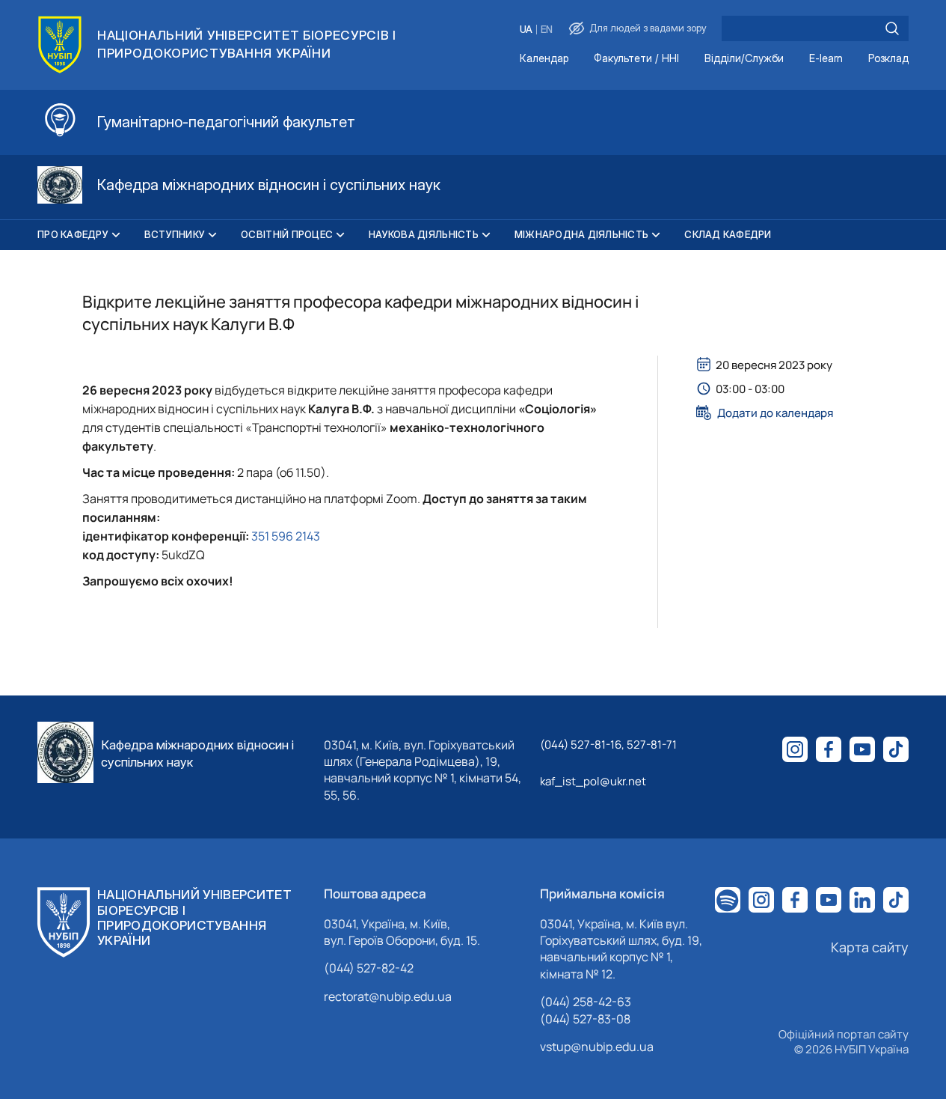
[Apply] (892, 28)
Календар (544, 58)
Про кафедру (72, 234)
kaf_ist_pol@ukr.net (593, 781)
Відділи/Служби (744, 58)
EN (547, 29)
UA (526, 29)
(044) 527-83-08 (585, 1019)
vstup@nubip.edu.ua (597, 1046)
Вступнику (174, 234)
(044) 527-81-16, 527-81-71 (608, 744)
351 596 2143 (285, 536)
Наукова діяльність (424, 234)
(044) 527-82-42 (369, 968)
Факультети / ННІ (636, 58)
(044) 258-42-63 (585, 1001)
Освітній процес (287, 234)
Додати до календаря (775, 412)
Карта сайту (870, 947)
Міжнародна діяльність (581, 234)
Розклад (888, 58)
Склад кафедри (727, 234)
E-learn (826, 58)
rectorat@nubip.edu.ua (388, 996)
